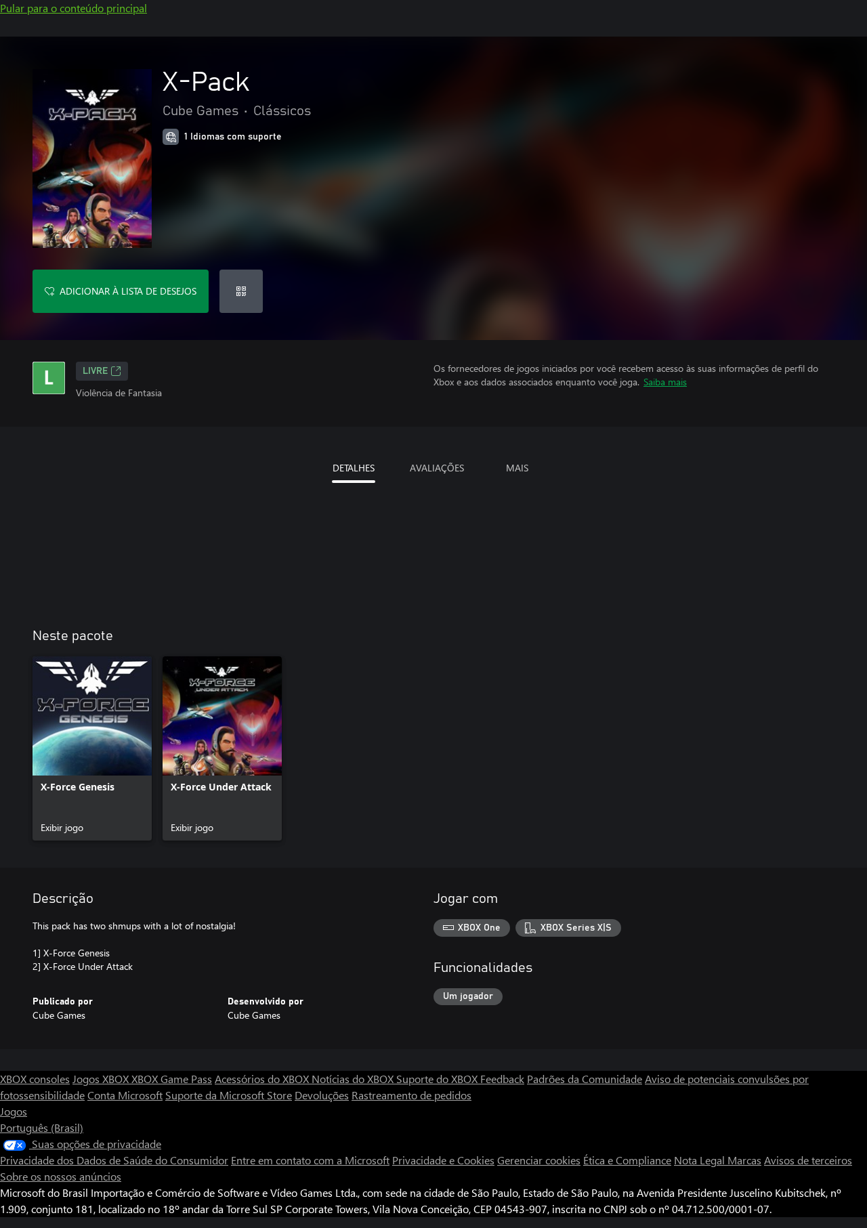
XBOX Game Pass (171, 1079)
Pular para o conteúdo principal (73, 8)
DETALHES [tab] (354, 467)
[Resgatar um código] (241, 291)
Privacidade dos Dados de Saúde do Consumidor (114, 1160)
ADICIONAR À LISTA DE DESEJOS (128, 290)
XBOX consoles (35, 1079)
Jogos (13, 1111)
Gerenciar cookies (538, 1160)
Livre (95, 371)
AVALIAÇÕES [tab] (437, 467)
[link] (92, 748)
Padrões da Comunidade (584, 1079)
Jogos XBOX (101, 1079)
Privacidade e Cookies (443, 1160)
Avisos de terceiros (808, 1160)
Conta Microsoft (125, 1095)
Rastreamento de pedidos (411, 1095)
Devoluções (322, 1095)
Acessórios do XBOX (263, 1079)
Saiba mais (665, 381)
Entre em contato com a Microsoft (310, 1160)
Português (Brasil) (41, 1127)
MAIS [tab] (517, 467)
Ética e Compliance (627, 1160)
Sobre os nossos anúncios (60, 1176)
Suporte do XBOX (438, 1079)
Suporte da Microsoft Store (228, 1095)
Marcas (744, 1160)
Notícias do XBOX (354, 1079)
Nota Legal (700, 1160)
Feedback (502, 1079)
